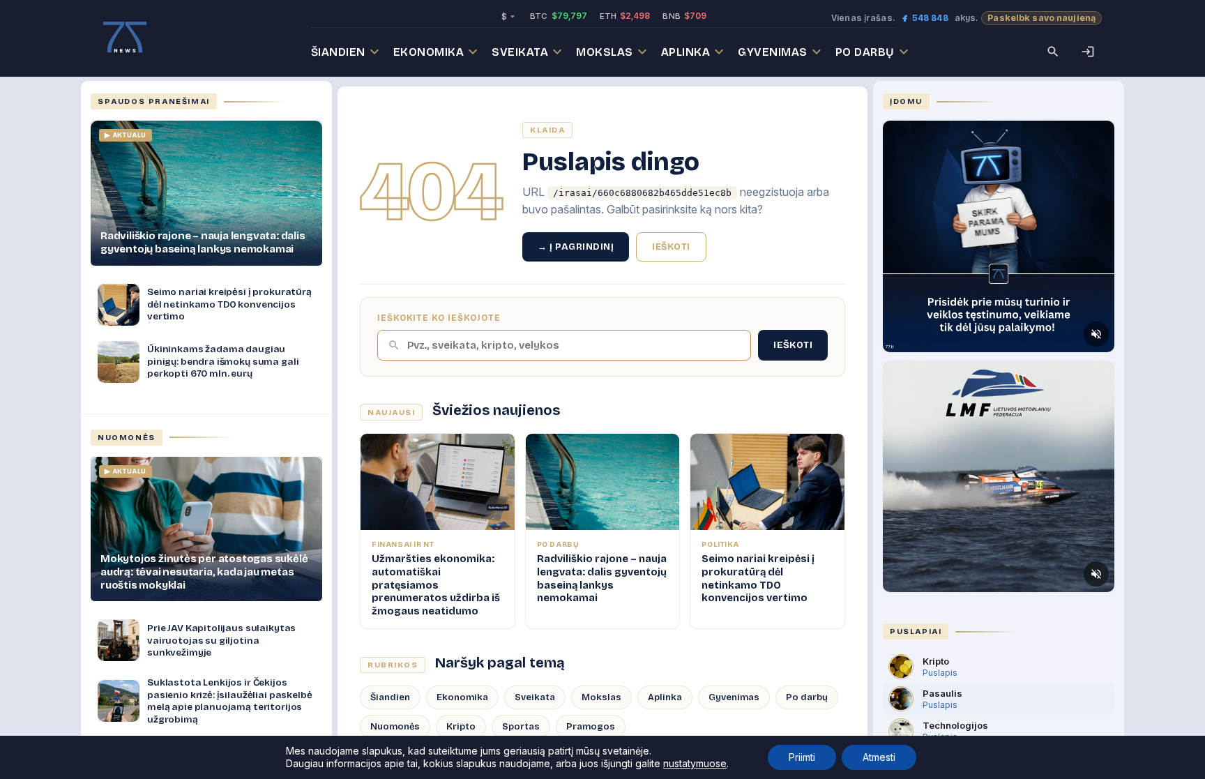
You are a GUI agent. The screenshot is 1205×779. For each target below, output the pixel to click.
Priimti (802, 757)
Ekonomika (462, 697)
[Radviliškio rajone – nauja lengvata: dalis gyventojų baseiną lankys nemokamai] (206, 193)
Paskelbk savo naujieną (1041, 18)
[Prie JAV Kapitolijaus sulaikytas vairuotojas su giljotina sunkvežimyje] (118, 640)
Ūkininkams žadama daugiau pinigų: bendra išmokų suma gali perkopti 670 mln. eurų (222, 361)
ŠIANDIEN (338, 52)
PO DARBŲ (865, 52)
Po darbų (807, 697)
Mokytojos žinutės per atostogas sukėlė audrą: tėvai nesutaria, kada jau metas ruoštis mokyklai (204, 571)
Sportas (521, 726)
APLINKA (686, 52)
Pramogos (590, 726)
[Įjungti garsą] (1096, 334)
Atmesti (879, 757)
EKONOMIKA (428, 52)
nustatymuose (695, 763)
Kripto (461, 726)
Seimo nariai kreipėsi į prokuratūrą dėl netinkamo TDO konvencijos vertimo (229, 304)
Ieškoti (671, 246)
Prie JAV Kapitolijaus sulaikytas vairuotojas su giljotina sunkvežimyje (221, 640)
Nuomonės (395, 726)
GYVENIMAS (773, 52)
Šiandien (390, 697)
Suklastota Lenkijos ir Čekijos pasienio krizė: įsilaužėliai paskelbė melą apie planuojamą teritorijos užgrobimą (229, 700)
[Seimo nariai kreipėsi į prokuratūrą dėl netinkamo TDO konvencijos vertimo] (118, 305)
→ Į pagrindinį (576, 246)
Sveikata (535, 697)
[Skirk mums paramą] (998, 236)
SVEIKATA (520, 52)
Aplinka (665, 697)
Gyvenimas (733, 697)
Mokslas (601, 697)
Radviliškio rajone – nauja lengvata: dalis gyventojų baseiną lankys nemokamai (202, 242)
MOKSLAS (604, 52)
